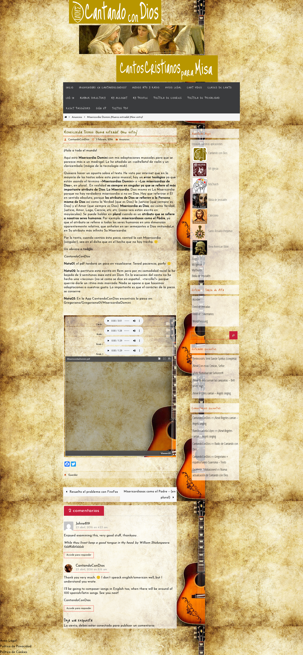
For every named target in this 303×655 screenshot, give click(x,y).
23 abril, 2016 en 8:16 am (91, 569)
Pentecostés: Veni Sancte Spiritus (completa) (215, 358)
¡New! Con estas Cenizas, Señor (208, 366)
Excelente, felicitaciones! (205, 469)
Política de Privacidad (15, 646)
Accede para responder (78, 555)
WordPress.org (200, 321)
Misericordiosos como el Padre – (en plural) (150, 494)
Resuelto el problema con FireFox (93, 491)
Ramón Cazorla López (203, 431)
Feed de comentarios (203, 314)
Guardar (72, 475)
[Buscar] (233, 335)
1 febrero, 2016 (104, 139)
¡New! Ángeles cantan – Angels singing (212, 393)
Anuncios (77, 117)
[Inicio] (65, 117)
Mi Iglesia (197, 264)
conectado (104, 625)
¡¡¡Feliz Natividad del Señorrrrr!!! (208, 373)
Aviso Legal (8, 640)
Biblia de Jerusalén (201, 276)
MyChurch (197, 270)
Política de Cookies (13, 652)
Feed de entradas (201, 307)
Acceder (196, 299)
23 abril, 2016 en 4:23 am (92, 527)
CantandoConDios (78, 139)
